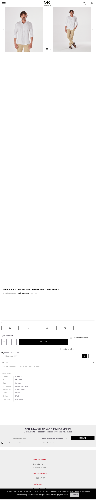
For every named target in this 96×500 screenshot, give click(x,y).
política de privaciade (48, 443)
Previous (2, 29)
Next (93, 29)
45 (65, 328)
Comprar (43, 342)
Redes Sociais (40, 473)
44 (47, 328)
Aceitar (74, 495)
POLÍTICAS (37, 484)
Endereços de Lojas (39, 467)
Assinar (82, 438)
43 (28, 328)
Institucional (39, 459)
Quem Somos (38, 464)
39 (10, 328)
